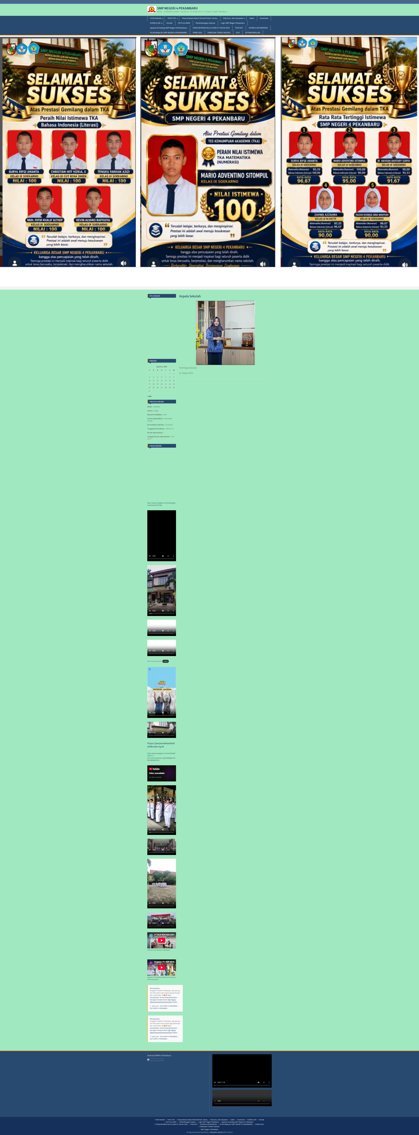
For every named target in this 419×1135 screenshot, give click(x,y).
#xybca (175, 992)
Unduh (166, 651)
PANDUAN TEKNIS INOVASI (219, 32)
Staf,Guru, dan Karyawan (233, 18)
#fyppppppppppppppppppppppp (161, 992)
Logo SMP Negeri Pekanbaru (233, 23)
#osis (169, 985)
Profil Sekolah (155, 18)
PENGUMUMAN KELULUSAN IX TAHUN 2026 (211, 28)
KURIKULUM (155, 23)
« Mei (149, 386)
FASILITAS (172, 18)
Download (264, 18)
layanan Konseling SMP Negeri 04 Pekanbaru (168, 28)
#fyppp (173, 989)
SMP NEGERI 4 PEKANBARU (177, 8)
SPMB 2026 (197, 32)
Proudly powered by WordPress (197, 1122)
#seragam (153, 989)
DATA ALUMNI (184, 23)
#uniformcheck (162, 989)
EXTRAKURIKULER (252, 32)
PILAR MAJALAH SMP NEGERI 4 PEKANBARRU (168, 32)
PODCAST (239, 28)
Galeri (251, 18)
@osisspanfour (155, 978)
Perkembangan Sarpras (205, 23)
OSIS (238, 32)
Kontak (169, 23)
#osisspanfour (155, 987)
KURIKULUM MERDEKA (258, 28)
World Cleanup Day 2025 (154, 651)
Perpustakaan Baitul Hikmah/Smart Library (199, 18)
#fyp (169, 989)
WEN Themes (228, 1122)
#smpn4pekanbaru (170, 987)
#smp (162, 987)
